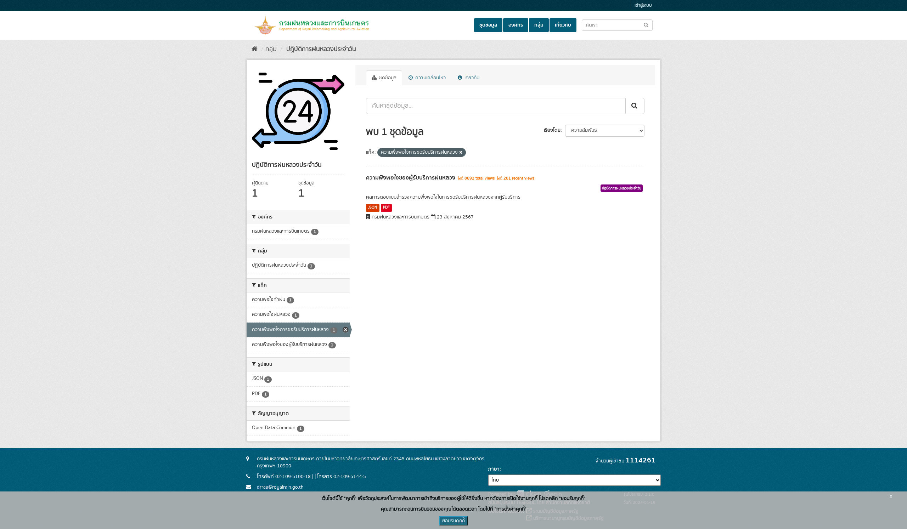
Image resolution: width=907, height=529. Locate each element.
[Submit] (634, 106)
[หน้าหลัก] (255, 49)
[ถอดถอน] (460, 152)
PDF (386, 207)
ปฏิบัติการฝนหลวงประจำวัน (320, 49)
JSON (372, 207)
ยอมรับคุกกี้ (453, 520)
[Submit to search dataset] (646, 25)
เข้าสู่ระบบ (643, 5)
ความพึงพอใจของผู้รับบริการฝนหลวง (410, 177)
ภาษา (494, 469)
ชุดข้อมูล (488, 25)
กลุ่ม (538, 25)
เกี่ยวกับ (563, 25)
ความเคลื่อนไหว (430, 77)
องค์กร (515, 25)
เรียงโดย (552, 130)
